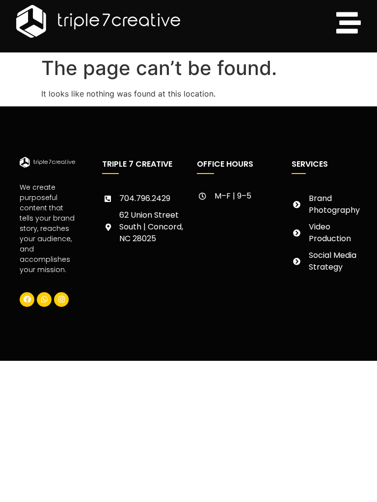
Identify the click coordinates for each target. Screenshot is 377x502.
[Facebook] (27, 299)
